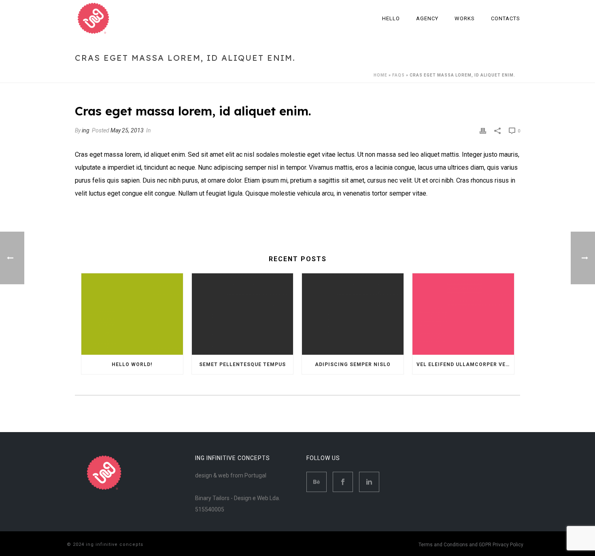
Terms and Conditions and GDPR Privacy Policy (471, 544)
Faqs (398, 75)
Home (380, 75)
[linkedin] (369, 482)
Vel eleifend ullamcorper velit (465, 364)
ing (85, 130)
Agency (427, 18)
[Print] (483, 130)
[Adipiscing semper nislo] (353, 314)
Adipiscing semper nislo (353, 364)
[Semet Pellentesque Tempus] (242, 314)
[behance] (316, 482)
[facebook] (343, 482)
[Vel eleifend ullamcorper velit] (463, 314)
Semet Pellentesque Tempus (242, 364)
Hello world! (132, 364)
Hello (391, 18)
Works (465, 18)
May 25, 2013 (127, 130)
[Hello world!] (132, 314)
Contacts (505, 18)
